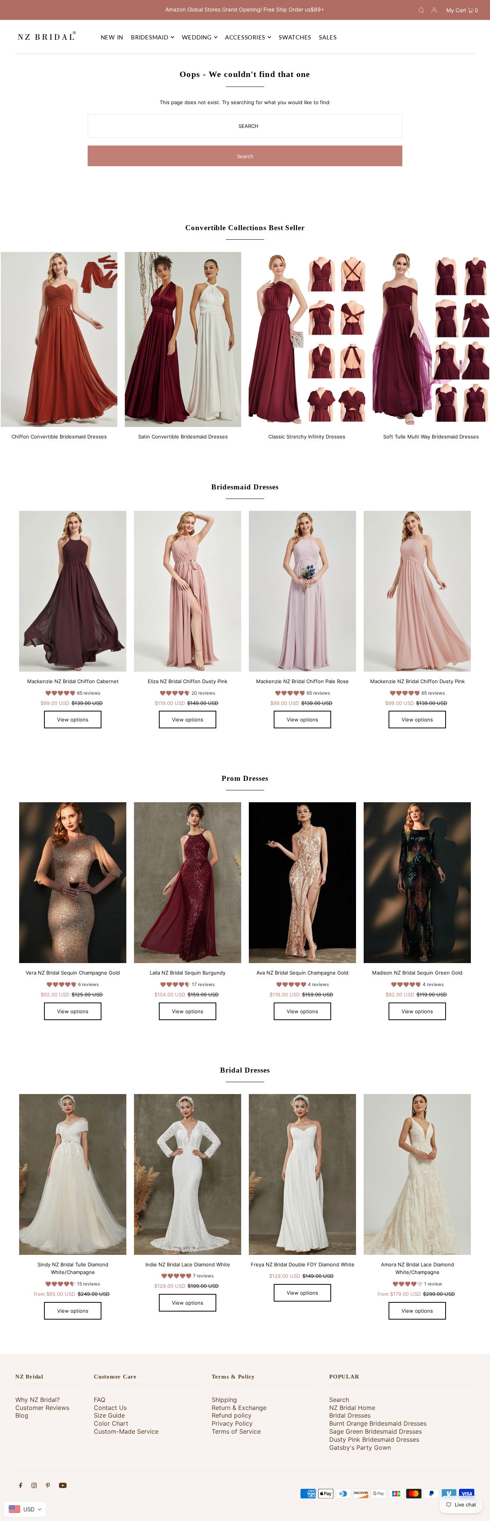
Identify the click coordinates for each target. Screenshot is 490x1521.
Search (339, 1399)
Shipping (224, 1399)
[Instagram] (34, 1486)
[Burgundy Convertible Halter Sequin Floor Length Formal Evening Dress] (187, 882)
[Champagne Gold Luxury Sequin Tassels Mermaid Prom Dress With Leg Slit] (302, 882)
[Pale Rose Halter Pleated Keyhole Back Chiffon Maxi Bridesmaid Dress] (302, 591)
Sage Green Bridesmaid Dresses (375, 1431)
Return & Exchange (239, 1407)
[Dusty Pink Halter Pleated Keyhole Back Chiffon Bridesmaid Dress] (417, 591)
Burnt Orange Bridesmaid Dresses (377, 1423)
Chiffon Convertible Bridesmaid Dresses (59, 436)
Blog (21, 1415)
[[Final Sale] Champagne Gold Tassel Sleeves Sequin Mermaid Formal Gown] (72, 882)
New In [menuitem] (112, 37)
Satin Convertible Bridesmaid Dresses (183, 436)
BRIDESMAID (149, 37)
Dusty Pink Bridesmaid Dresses (374, 1439)
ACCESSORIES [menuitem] (245, 37)
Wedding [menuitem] (197, 37)
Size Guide (109, 1415)
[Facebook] (20, 1486)
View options (72, 719)
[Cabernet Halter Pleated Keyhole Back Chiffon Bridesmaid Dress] (72, 591)
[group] (73, 694)
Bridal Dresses (245, 1070)
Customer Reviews (42, 1407)
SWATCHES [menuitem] (295, 37)
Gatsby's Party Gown (360, 1447)
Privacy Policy (232, 1423)
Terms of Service (236, 1431)
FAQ (99, 1399)
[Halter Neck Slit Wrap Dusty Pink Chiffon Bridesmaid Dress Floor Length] (187, 591)
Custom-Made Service (126, 1431)
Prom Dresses (245, 778)
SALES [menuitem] (328, 37)
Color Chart (111, 1423)
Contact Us (110, 1407)
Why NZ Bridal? (37, 1399)
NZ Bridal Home (352, 1407)
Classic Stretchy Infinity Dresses (306, 436)
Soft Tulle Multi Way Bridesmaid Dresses (431, 436)
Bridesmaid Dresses (244, 487)
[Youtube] (63, 1486)
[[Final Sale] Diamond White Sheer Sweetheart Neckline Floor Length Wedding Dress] (302, 1174)
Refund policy (232, 1415)
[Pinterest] (48, 1486)
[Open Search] (421, 10)
